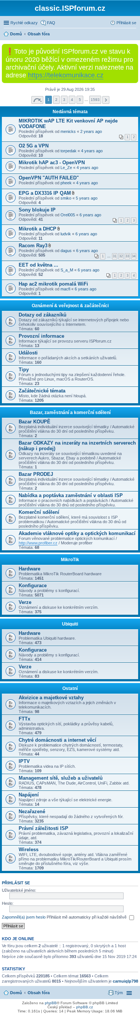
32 (121, 256)
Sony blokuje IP (37, 210)
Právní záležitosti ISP (43, 828)
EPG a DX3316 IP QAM (45, 193)
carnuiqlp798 (125, 981)
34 (134, 256)
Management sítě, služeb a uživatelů (61, 778)
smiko (65, 198)
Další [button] (105, 100)
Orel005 (67, 215)
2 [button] (56, 100)
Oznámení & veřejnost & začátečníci (70, 305)
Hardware (29, 569)
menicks (68, 131)
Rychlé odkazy (24, 22)
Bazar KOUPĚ (34, 421)
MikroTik (70, 559)
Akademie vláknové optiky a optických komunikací (77, 533)
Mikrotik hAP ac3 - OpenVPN (52, 162)
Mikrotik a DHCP (37, 229)
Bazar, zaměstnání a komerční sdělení (70, 412)
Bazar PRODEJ (36, 474)
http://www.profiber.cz (38, 543)
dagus (66, 250)
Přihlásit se (16, 883)
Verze (25, 602)
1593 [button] (95, 100)
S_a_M (66, 270)
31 (114, 256)
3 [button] (64, 100)
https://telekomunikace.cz (65, 75)
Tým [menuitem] (119, 992)
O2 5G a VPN (34, 146)
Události (28, 353)
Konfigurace (33, 585)
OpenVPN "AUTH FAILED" (49, 178)
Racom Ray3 (33, 245)
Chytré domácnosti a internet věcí (57, 740)
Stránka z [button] (37, 100)
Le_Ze (66, 167)
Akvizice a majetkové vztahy (51, 697)
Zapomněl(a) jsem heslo (24, 917)
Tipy (24, 369)
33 (127, 256)
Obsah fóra (39, 992)
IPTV (24, 761)
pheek (66, 183)
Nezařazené (32, 811)
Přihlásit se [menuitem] (126, 22)
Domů (16, 992)
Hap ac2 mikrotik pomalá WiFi (53, 284)
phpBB (51, 1003)
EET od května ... (38, 265)
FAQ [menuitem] (51, 22)
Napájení (29, 795)
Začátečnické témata (42, 391)
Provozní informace (41, 336)
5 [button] (80, 100)
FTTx (24, 719)
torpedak (68, 151)
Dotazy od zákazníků (42, 315)
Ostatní (70, 688)
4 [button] (72, 100)
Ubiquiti (70, 624)
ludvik (65, 234)
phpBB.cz (84, 1007)
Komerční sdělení (39, 512)
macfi (65, 289)
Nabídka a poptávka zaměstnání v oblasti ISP (71, 495)
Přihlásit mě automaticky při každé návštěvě (87, 917)
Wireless (28, 849)
